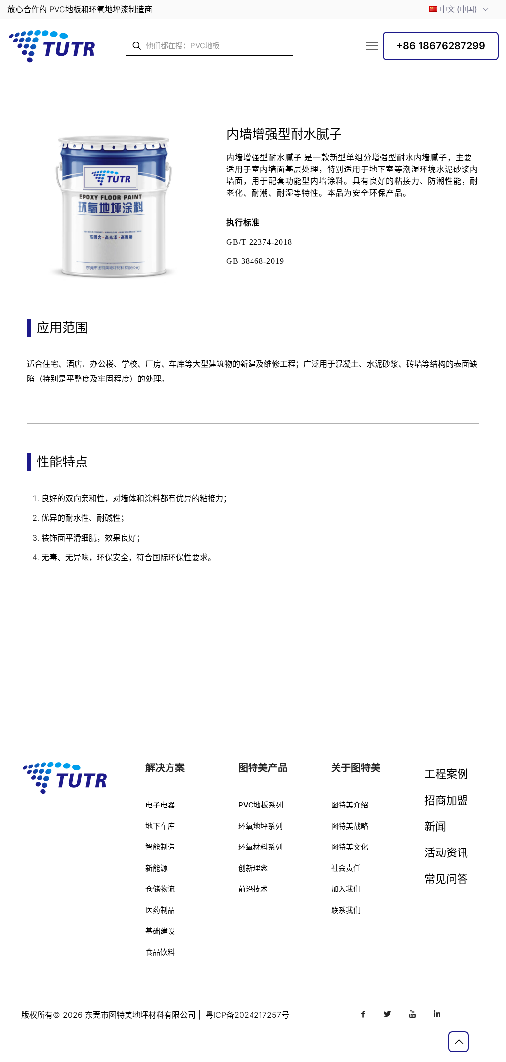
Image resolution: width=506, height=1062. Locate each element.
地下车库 (160, 826)
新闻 (435, 826)
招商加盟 (446, 800)
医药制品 (160, 910)
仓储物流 (160, 888)
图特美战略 (349, 826)
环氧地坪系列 (260, 826)
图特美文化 (349, 846)
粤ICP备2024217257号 (247, 1015)
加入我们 (346, 888)
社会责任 (346, 868)
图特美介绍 (349, 804)
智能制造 (160, 846)
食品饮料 (160, 952)
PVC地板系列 (260, 804)
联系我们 (346, 910)
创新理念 (253, 868)
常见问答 (446, 878)
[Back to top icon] (458, 1041)
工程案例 (446, 773)
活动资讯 (446, 852)
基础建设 (160, 930)
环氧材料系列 (260, 846)
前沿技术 (253, 888)
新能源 (156, 868)
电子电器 (160, 804)
